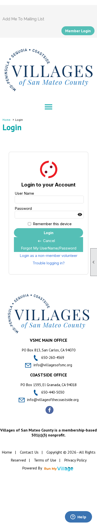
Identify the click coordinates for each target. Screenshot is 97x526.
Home (6, 120)
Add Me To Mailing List (23, 19)
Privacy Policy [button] (75, 460)
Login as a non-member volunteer (48, 255)
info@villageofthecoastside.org (53, 399)
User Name (24, 193)
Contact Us (29, 452)
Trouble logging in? (49, 263)
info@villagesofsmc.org (53, 365)
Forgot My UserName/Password (48, 248)
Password (23, 208)
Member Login (78, 30)
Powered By (32, 467)
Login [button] (48, 232)
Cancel (46, 240)
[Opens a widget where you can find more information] (78, 517)
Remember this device (52, 223)
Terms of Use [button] (45, 460)
